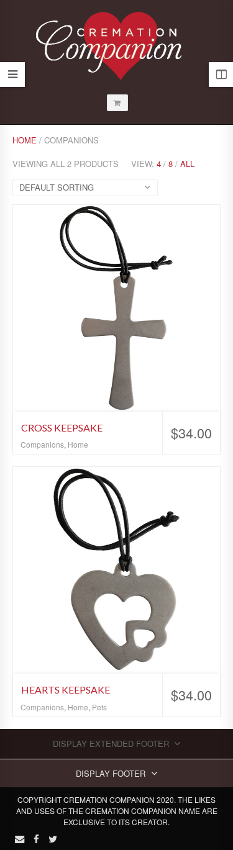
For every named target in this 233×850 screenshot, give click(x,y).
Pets (99, 707)
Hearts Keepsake (65, 689)
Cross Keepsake (62, 427)
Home (24, 140)
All (187, 164)
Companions (42, 444)
